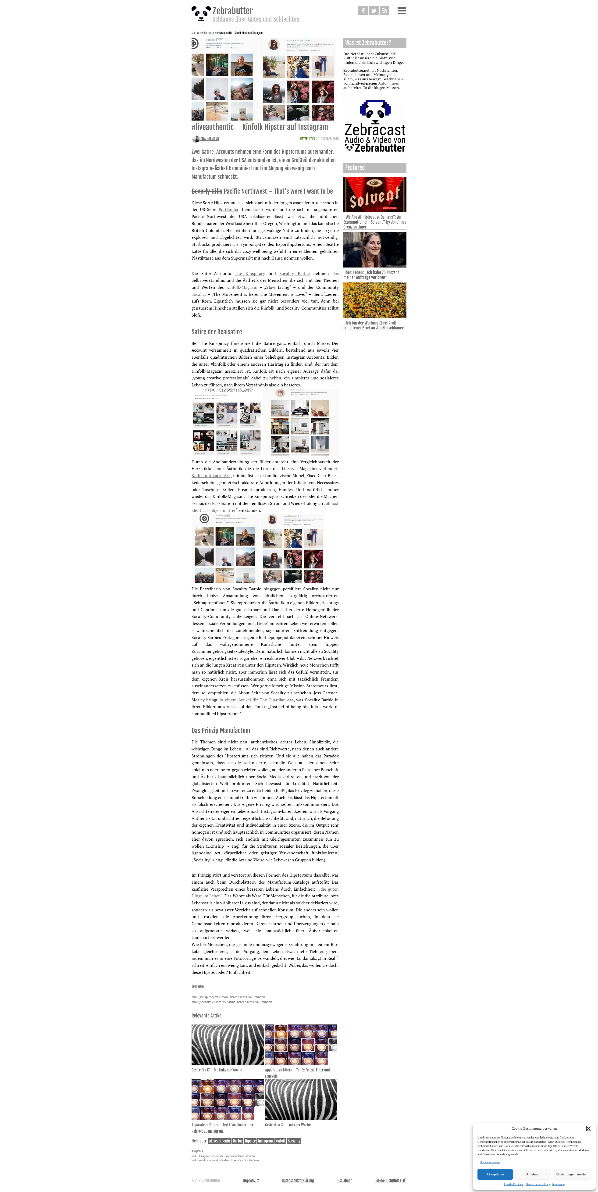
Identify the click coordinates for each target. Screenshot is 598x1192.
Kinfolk (280, 1141)
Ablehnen (533, 1174)
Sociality (294, 1141)
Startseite (197, 33)
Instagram (265, 1141)
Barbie (237, 1141)
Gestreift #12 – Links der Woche (288, 1125)
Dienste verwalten (490, 1162)
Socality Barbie (294, 273)
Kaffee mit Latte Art (211, 475)
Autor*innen (388, 83)
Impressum (558, 1184)
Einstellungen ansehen (572, 1174)
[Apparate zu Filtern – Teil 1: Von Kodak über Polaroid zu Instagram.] (228, 1119)
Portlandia (228, 209)
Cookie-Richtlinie (513, 1184)
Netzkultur (209, 33)
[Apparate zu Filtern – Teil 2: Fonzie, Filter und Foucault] (301, 1064)
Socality (199, 294)
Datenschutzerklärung (538, 1184)
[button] (588, 1128)
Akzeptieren (495, 1174)
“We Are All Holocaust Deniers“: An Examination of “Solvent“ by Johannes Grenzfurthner (374, 221)
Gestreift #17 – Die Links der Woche (217, 1070)
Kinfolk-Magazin (241, 287)
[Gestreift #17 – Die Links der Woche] (228, 1064)
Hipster (250, 1141)
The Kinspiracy (250, 273)
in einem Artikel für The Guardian (253, 700)
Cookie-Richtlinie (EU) (390, 1180)
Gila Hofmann (209, 139)
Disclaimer (344, 1180)
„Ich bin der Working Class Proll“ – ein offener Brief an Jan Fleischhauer (373, 325)
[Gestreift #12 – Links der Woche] (301, 1119)
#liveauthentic (220, 1141)
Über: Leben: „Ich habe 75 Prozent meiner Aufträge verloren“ (371, 275)
